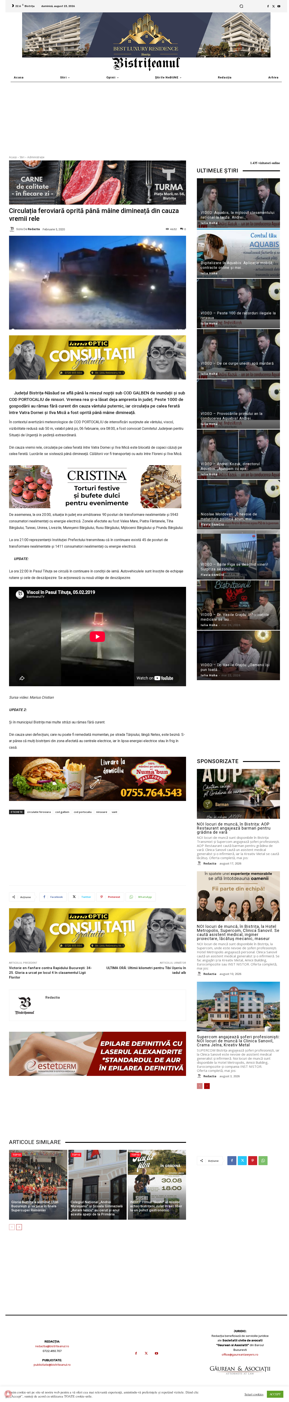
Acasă (13, 157)
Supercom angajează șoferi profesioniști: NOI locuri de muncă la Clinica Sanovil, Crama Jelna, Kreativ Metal (238, 1040)
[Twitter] (273, 6)
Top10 (17, 1154)
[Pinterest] (252, 1160)
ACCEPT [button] (275, 1394)
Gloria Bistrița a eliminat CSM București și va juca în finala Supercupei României (34, 1206)
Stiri (22, 157)
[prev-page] (12, 1227)
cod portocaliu (83, 812)
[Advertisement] (144, 115)
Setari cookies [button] (254, 1394)
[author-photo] (200, 863)
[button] (241, 6)
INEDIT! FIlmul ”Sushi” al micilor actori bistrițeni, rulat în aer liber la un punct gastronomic (156, 1206)
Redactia (34, 229)
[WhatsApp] (263, 1160)
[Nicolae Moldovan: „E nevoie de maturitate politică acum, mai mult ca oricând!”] (238, 505)
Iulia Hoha (209, 223)
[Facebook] (268, 6)
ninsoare (101, 812)
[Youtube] (279, 6)
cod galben (62, 812)
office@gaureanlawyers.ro (240, 1354)
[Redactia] (12, 229)
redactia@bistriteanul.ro (52, 1346)
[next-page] (19, 1227)
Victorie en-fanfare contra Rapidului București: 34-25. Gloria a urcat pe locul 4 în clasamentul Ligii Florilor (50, 972)
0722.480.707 (52, 1351)
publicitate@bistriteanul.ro (52, 1364)
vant (114, 812)
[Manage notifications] (8, 1393)
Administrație (35, 157)
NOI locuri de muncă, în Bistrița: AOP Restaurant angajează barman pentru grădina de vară (234, 828)
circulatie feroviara (39, 812)
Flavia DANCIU (212, 524)
